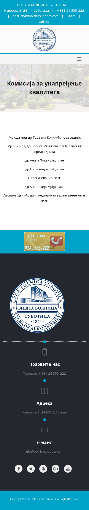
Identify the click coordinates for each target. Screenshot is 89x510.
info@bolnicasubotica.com (44, 451)
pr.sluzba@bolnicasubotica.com (36, 16)
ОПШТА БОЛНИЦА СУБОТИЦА (41, 5)
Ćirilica (71, 16)
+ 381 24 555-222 (70, 10)
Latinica (43, 21)
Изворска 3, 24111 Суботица (26, 10)
